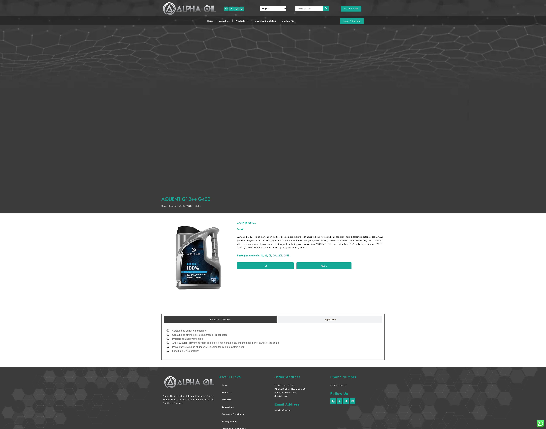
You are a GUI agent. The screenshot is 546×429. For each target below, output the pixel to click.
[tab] (220, 319)
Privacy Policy (229, 421)
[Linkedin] (236, 9)
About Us (224, 20)
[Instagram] (241, 9)
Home (210, 20)
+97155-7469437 (338, 385)
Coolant (173, 206)
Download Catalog (265, 20)
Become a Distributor (233, 414)
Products (240, 20)
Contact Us (288, 20)
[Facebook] (226, 9)
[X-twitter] (231, 9)
